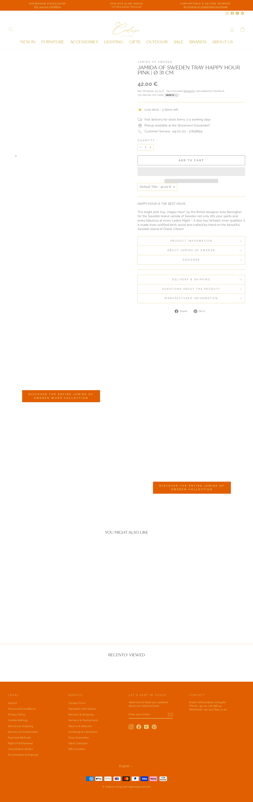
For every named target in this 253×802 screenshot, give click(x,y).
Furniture (52, 41)
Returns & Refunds (80, 726)
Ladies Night (181, 220)
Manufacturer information (191, 298)
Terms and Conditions (22, 708)
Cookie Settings (18, 720)
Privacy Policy (16, 714)
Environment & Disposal (23, 754)
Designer (191, 259)
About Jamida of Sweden (191, 250)
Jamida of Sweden (155, 62)
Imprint (12, 703)
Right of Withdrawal (20, 743)
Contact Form (77, 703)
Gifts (134, 41)
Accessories (84, 41)
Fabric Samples (78, 743)
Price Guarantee (78, 737)
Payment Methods (19, 737)
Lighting (113, 41)
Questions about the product (191, 289)
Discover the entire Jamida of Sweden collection (192, 487)
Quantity (146, 140)
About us (222, 41)
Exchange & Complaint (82, 731)
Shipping (189, 91)
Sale (178, 41)
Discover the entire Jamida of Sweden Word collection (61, 396)
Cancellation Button (20, 749)
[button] (191, 171)
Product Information (191, 240)
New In (27, 41)
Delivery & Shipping (191, 279)
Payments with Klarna (82, 708)
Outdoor (157, 41)
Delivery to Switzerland (23, 731)
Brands (197, 41)
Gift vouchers (76, 749)
